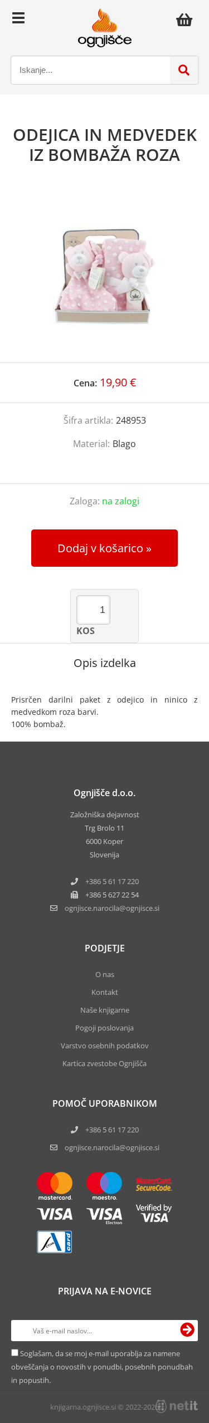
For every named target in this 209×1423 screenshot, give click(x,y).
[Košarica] (187, 19)
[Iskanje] (184, 70)
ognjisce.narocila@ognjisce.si (112, 1147)
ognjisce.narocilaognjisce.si (112, 908)
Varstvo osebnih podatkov (105, 1046)
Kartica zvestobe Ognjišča (104, 1063)
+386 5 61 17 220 (112, 881)
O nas (104, 974)
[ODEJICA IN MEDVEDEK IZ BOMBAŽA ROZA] (104, 274)
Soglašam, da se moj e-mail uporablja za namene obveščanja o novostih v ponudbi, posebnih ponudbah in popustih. (102, 1366)
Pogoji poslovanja (104, 1028)
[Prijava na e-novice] (187, 1330)
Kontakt (104, 992)
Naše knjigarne (104, 1010)
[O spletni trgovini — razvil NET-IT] (176, 1406)
